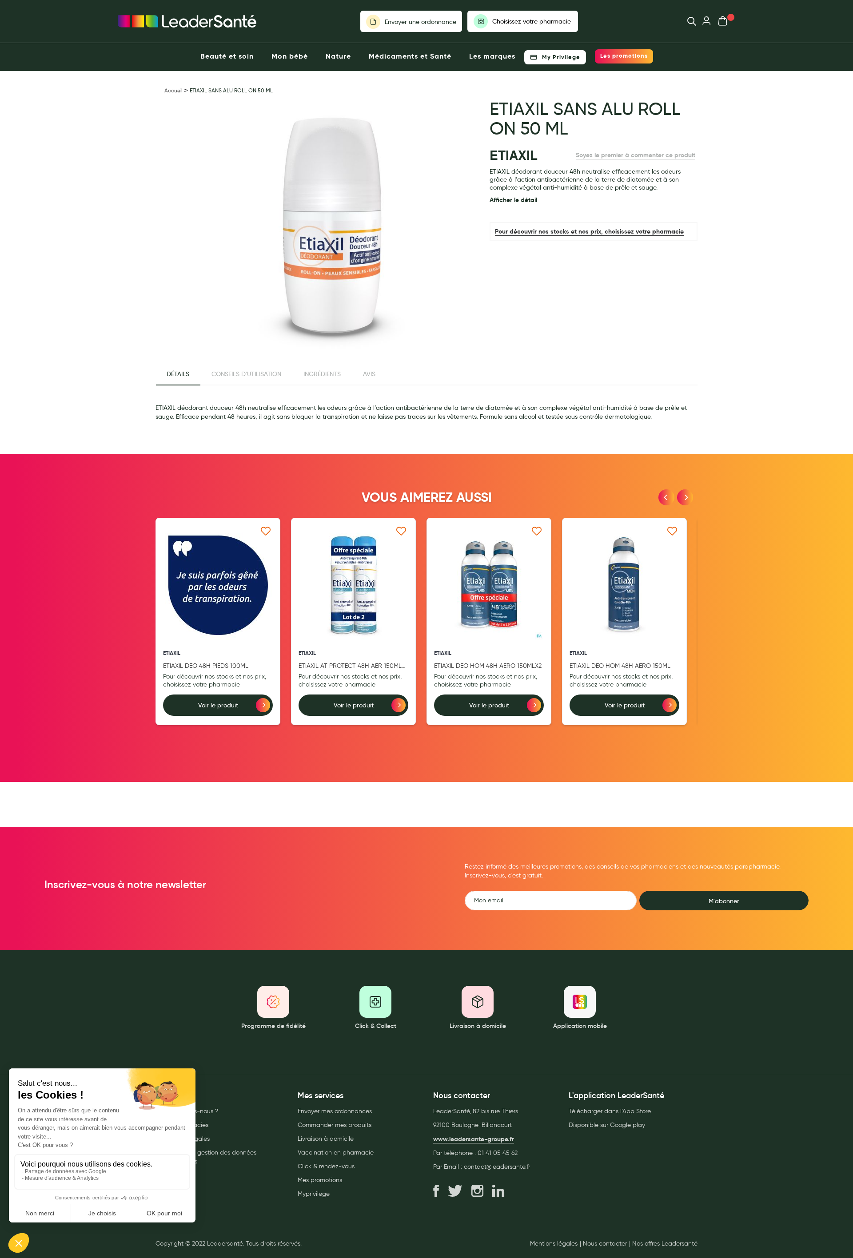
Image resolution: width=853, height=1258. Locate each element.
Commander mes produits (334, 1125)
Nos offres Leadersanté (665, 1243)
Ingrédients (322, 374)
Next (685, 497)
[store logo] (187, 21)
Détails (178, 374)
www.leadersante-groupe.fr (473, 1139)
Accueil (173, 90)
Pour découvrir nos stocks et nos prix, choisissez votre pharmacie (589, 231)
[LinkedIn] (498, 1191)
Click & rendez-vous (326, 1166)
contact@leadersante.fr (497, 1167)
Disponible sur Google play (607, 1125)
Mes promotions (320, 1180)
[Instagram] (477, 1191)
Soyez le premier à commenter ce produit (635, 155)
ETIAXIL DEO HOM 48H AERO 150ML (620, 666)
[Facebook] (436, 1191)
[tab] (178, 374)
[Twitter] (455, 1191)
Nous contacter (605, 1243)
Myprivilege (314, 1194)
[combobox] (687, 21)
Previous (666, 497)
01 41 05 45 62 (498, 1153)
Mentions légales (554, 1243)
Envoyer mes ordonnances (335, 1111)
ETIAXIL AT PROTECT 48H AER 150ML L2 (350, 666)
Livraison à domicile (326, 1139)
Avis (369, 374)
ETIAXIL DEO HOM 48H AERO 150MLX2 (488, 666)
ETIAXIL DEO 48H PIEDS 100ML (205, 666)
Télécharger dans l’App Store (610, 1111)
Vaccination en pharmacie (336, 1152)
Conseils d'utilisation (246, 374)
